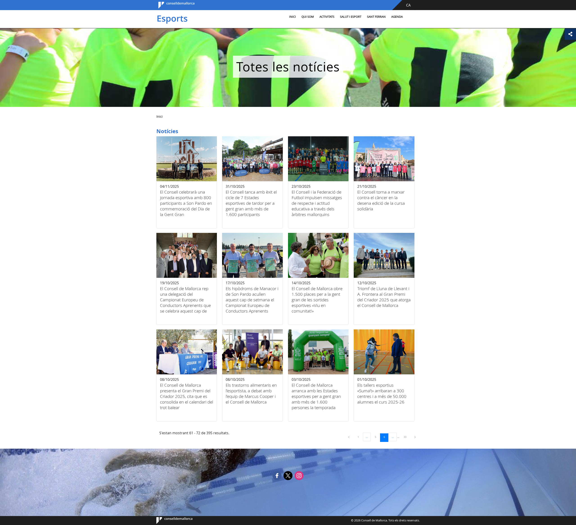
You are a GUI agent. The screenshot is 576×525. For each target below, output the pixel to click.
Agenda (397, 17)
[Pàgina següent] (415, 437)
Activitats (327, 17)
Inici (292, 17)
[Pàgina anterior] (349, 437)
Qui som (308, 17)
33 (406, 437)
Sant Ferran (376, 17)
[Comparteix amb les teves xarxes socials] (570, 34)
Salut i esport (350, 17)
